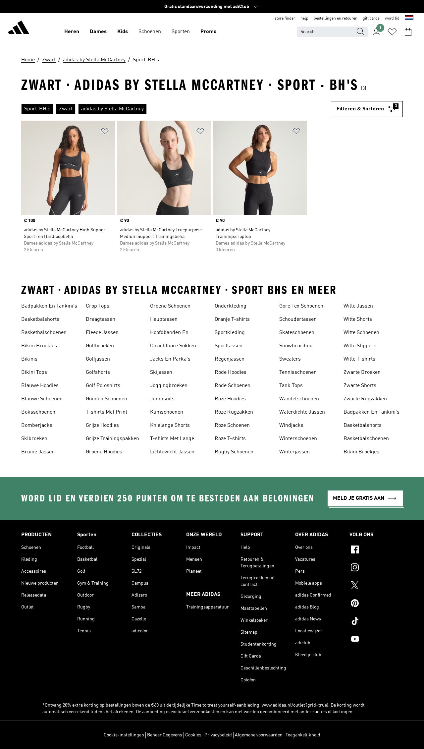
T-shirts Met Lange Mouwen (172, 439)
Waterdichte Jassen (302, 412)
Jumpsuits (162, 399)
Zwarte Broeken (362, 372)
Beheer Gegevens (164, 735)
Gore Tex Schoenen (301, 306)
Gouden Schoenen (106, 399)
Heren (71, 31)
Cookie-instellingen (124, 735)
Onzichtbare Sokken (173, 346)
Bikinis (29, 359)
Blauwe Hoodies (40, 385)
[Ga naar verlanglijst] (392, 32)
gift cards (371, 19)
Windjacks (291, 425)
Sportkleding (230, 332)
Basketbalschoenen (44, 332)
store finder (285, 19)
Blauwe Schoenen (42, 399)
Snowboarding (296, 346)
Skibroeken (34, 438)
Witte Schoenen (361, 332)
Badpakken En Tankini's (49, 306)
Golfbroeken (100, 346)
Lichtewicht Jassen (172, 452)
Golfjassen (98, 359)
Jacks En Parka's (170, 359)
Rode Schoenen (232, 385)
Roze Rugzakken (234, 412)
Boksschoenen (38, 412)
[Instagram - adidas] (376, 568)
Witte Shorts (358, 319)
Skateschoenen (296, 332)
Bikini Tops (34, 372)
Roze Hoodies (230, 399)
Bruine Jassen (38, 452)
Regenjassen (229, 359)
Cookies (193, 735)
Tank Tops (291, 385)
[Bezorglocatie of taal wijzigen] (409, 18)
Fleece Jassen (102, 332)
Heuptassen (164, 319)
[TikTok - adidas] (376, 622)
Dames (98, 31)
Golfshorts (98, 372)
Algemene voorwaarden (259, 735)
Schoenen (149, 31)
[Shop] (18, 28)
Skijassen (161, 372)
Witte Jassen (358, 306)
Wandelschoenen (299, 399)
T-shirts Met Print (106, 412)
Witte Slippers (360, 346)
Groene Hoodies (104, 452)
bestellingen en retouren (335, 19)
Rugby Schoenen (234, 452)
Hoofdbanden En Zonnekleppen (169, 333)
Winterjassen (294, 452)
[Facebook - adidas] (376, 550)
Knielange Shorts (170, 425)
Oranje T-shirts (232, 319)
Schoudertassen (298, 319)
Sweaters (290, 359)
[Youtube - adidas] (376, 640)
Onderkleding (230, 306)
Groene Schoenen (170, 306)
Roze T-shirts (230, 438)
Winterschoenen (298, 438)
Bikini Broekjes (39, 346)
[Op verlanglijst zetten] (104, 132)
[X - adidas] (376, 586)
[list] (176, 109)
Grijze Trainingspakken (112, 438)
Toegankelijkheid (303, 735)
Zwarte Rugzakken (365, 399)
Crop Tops (97, 306)
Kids (122, 31)
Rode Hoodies (230, 372)
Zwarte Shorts (360, 385)
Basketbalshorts (40, 319)
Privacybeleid (218, 735)
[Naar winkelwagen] (408, 32)
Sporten (181, 31)
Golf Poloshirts (103, 385)
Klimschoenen (166, 412)
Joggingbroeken (168, 385)
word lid (392, 19)
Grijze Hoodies (102, 425)
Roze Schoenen (232, 425)
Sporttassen (228, 346)
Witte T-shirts (359, 359)
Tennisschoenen (298, 372)
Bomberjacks (36, 425)
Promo (208, 31)
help (304, 19)
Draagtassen (100, 319)
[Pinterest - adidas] (376, 604)
